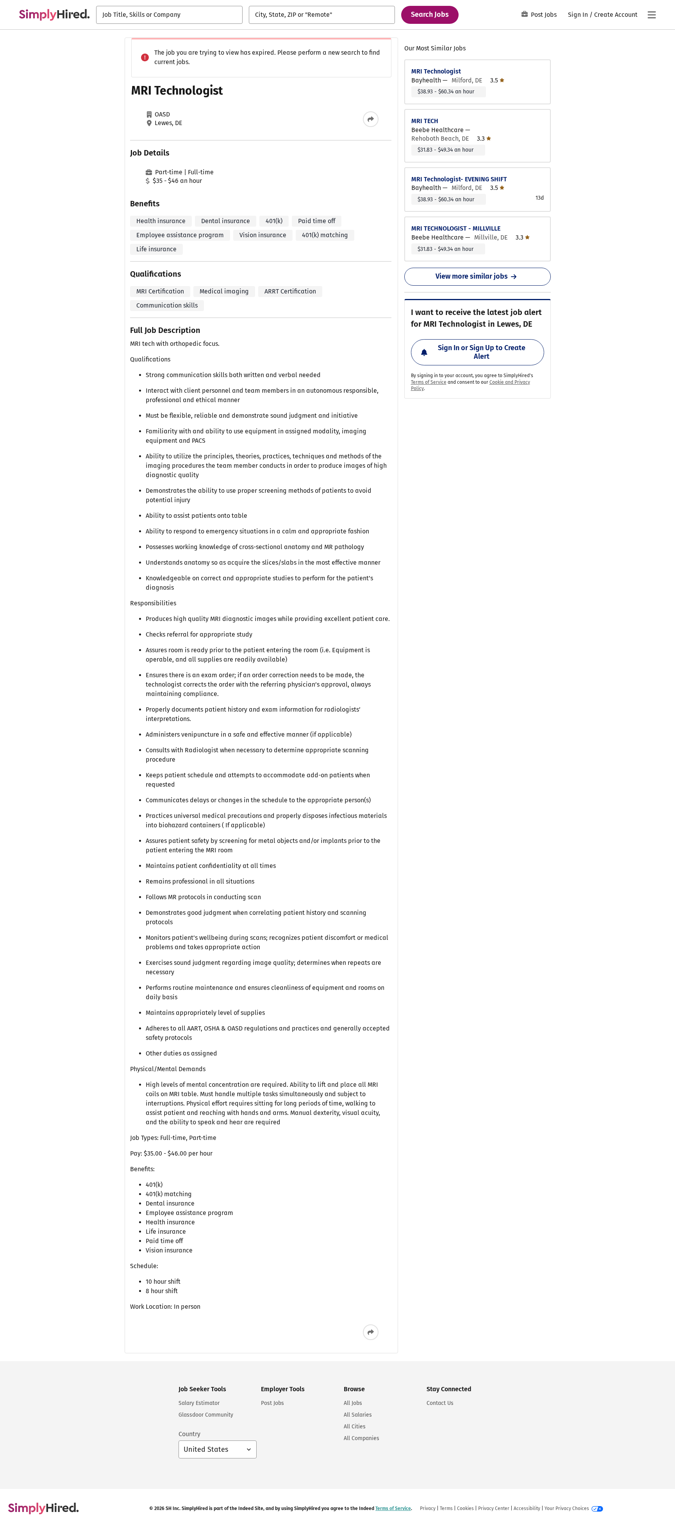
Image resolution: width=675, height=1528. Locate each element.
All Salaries (358, 1415)
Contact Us (440, 1403)
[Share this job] (371, 119)
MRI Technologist (436, 71)
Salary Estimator (199, 1403)
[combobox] (169, 15)
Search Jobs (430, 14)
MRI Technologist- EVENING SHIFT (459, 179)
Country (189, 1434)
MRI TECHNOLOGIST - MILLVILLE (455, 228)
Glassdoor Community (206, 1415)
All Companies (361, 1438)
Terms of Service (428, 382)
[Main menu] (651, 15)
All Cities (355, 1426)
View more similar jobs (472, 276)
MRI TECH (424, 121)
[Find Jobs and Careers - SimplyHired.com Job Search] (54, 15)
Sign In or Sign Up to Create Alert (481, 352)
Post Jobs (544, 14)
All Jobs (353, 1403)
